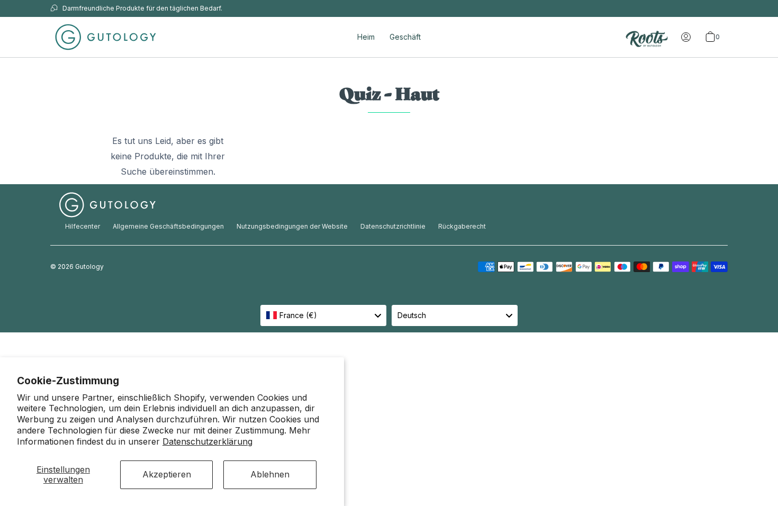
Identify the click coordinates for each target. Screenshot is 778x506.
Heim (366, 36)
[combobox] (323, 315)
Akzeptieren (166, 474)
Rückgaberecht (462, 226)
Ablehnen (270, 474)
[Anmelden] (686, 37)
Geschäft (405, 36)
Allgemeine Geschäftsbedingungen (168, 226)
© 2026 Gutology (77, 266)
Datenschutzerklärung (207, 441)
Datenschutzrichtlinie (393, 226)
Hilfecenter (82, 226)
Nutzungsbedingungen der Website (292, 226)
